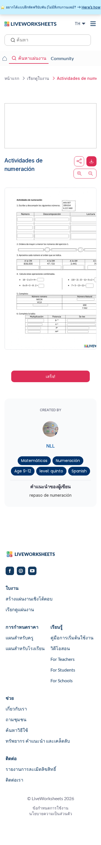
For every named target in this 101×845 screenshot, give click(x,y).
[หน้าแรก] (30, 23)
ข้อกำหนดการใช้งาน (50, 808)
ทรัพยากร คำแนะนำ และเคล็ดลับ (38, 740)
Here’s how (91, 7)
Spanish (79, 471)
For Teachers (62, 659)
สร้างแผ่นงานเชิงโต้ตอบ (29, 598)
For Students (62, 669)
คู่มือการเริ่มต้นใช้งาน (71, 637)
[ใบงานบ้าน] (4, 58)
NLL (50, 446)
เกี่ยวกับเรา (16, 708)
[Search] (11, 39)
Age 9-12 (22, 471)
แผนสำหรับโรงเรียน (25, 648)
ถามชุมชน (16, 719)
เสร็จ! (50, 376)
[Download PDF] (91, 161)
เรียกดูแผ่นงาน (20, 609)
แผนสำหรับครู (19, 637)
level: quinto (51, 471)
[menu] (93, 23)
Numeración (68, 460)
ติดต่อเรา (14, 779)
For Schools (61, 680)
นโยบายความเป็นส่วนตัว (50, 813)
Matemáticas (34, 460)
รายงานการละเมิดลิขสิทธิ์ (31, 769)
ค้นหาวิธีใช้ (17, 730)
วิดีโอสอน (60, 648)
